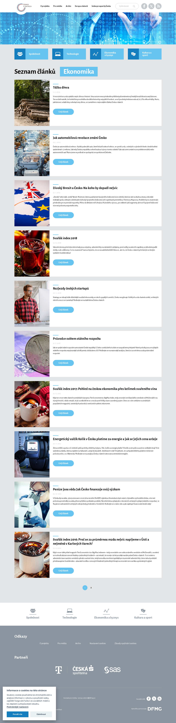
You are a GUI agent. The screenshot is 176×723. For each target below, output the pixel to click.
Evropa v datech (81, 6)
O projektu (45, 6)
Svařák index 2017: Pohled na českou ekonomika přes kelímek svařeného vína (105, 389)
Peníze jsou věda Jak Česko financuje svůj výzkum (86, 489)
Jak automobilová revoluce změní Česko (80, 138)
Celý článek (63, 112)
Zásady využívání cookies (125, 643)
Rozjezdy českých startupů (71, 288)
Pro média (57, 6)
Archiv (68, 6)
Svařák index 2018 (65, 238)
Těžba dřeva (61, 87)
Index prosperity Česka (101, 6)
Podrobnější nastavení (17, 707)
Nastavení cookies (98, 643)
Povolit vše (17, 714)
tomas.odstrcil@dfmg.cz (86, 698)
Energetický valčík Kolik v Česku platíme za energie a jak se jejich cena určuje (105, 439)
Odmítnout (41, 714)
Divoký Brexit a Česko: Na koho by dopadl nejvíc (85, 188)
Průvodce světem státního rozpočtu (77, 338)
